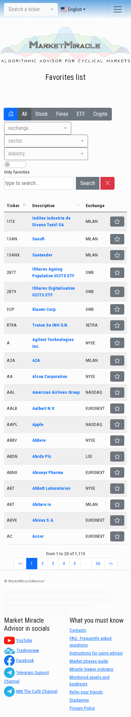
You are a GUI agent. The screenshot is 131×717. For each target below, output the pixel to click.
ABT (10, 488)
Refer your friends (86, 692)
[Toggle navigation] (117, 9)
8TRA (12, 325)
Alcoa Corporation (49, 376)
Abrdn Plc (41, 456)
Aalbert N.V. (43, 408)
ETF (81, 114)
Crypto (100, 114)
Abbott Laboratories (51, 488)
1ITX (11, 221)
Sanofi (38, 238)
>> (111, 563)
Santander (42, 254)
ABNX (12, 472)
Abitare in (41, 504)
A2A (11, 360)
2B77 (11, 272)
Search (87, 183)
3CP (10, 309)
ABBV (12, 440)
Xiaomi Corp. (44, 309)
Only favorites (17, 172)
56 (98, 563)
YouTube (24, 640)
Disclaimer (79, 700)
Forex (62, 114)
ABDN (12, 456)
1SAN (12, 238)
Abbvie (39, 440)
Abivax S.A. (43, 520)
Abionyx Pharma (47, 472)
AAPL (12, 424)
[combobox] (31, 9)
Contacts (78, 630)
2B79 (11, 291)
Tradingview (27, 650)
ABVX (12, 520)
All (24, 114)
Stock (41, 114)
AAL (11, 392)
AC (9, 536)
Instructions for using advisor (96, 653)
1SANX (13, 254)
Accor (38, 536)
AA (10, 376)
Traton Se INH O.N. (50, 325)
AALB (12, 408)
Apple (37, 424)
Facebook (25, 660)
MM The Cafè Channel (36, 691)
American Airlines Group (56, 392)
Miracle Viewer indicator (92, 669)
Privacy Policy (82, 708)
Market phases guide (89, 661)
